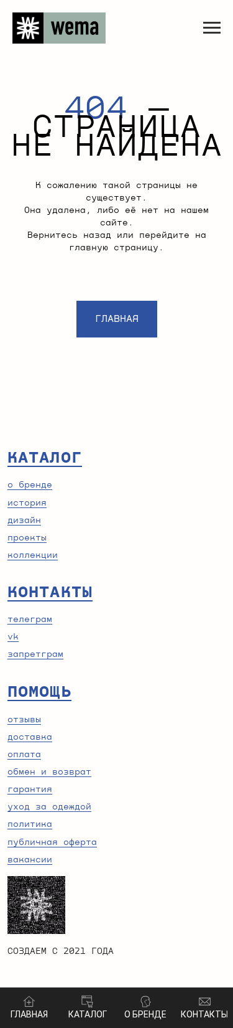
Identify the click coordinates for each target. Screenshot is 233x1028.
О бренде (29, 485)
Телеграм (29, 619)
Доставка (29, 737)
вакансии (29, 860)
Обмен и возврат (49, 772)
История (27, 503)
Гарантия (29, 789)
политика (29, 824)
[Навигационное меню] (212, 28)
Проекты (27, 538)
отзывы (24, 719)
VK (13, 637)
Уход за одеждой (49, 807)
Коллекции (32, 555)
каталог (44, 458)
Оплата (24, 754)
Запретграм (35, 654)
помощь (39, 692)
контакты (50, 592)
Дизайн (24, 520)
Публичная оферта (52, 842)
